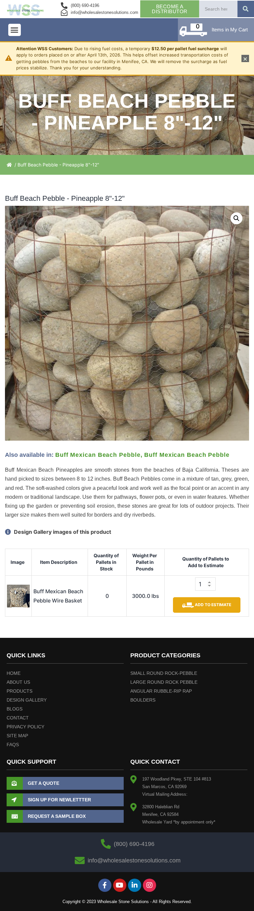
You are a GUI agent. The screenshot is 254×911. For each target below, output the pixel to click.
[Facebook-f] (104, 885)
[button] (14, 30)
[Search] (245, 9)
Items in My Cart (230, 29)
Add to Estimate (212, 604)
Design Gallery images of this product (62, 531)
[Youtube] (119, 885)
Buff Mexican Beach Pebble (98, 455)
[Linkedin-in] (134, 885)
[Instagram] (149, 885)
